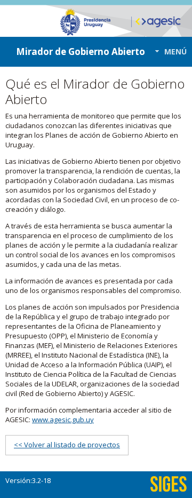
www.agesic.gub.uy (63, 419)
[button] (168, 51)
